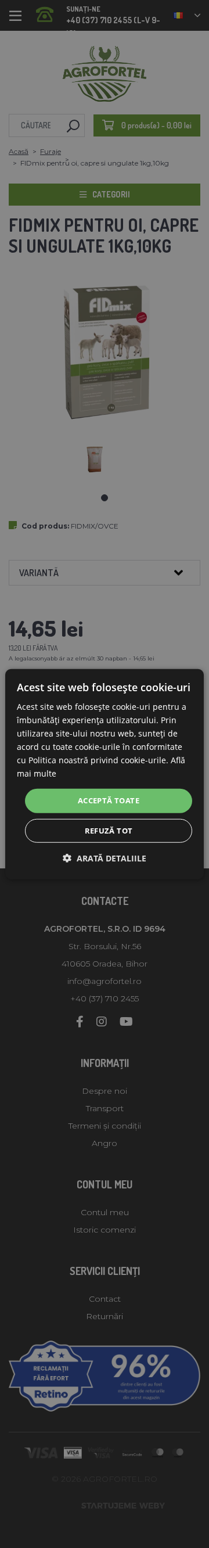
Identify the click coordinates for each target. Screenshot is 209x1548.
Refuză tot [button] (109, 830)
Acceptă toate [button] (108, 800)
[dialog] (104, 774)
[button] (104, 858)
